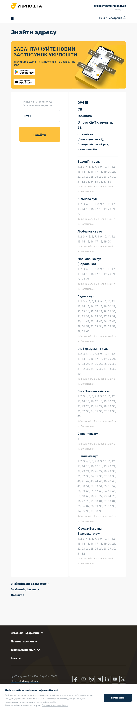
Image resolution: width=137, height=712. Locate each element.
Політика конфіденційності (55, 705)
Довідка (16, 595)
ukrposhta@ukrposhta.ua (25, 681)
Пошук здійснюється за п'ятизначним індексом (37, 103)
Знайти (39, 135)
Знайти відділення (24, 589)
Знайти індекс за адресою (29, 583)
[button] (26, 633)
